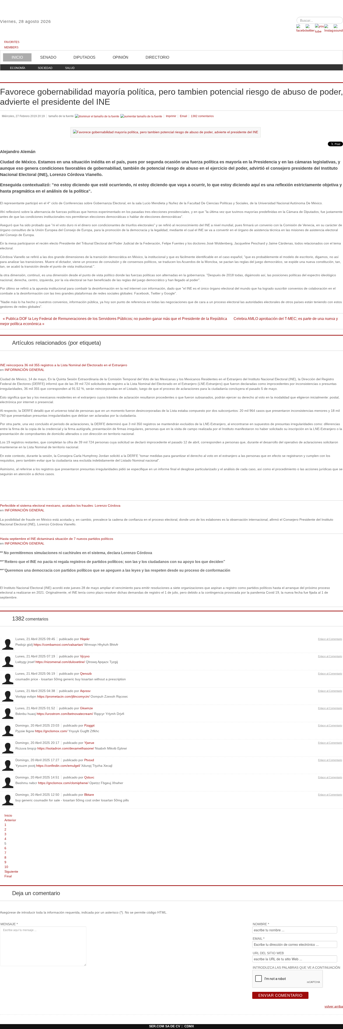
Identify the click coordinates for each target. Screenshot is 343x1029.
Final (8, 876)
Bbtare (89, 794)
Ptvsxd (89, 760)
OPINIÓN (120, 57)
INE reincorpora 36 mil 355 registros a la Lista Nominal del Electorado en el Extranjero (63, 365)
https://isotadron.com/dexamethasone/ (65, 748)
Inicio (8, 815)
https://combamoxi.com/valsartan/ (58, 644)
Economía (17, 68)
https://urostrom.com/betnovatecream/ (65, 714)
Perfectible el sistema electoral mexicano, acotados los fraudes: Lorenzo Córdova (60, 505)
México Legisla (171, 23)
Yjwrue (89, 743)
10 (6, 867)
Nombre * (261, 924)
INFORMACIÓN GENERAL (24, 370)
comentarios (202, 116)
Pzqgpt (89, 725)
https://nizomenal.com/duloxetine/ (60, 662)
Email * (258, 938)
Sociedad (45, 68)
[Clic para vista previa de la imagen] (165, 132)
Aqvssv (85, 691)
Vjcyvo (85, 656)
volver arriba (334, 1006)
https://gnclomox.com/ (51, 731)
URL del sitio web (268, 953)
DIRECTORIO (157, 57)
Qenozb (86, 673)
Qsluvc (89, 777)
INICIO (17, 57)
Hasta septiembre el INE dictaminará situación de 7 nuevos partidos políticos (56, 539)
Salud (70, 68)
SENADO (48, 57)
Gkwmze (86, 708)
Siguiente (11, 871)
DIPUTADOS (84, 57)
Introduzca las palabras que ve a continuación (296, 967)
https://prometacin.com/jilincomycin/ (63, 696)
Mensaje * (9, 924)
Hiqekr (85, 639)
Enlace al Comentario (330, 639)
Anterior (10, 820)
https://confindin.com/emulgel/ (58, 765)
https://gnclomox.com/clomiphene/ (63, 783)
